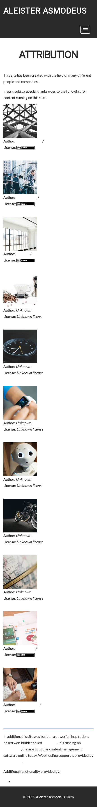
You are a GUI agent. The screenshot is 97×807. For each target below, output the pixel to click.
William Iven (25, 648)
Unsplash (51, 141)
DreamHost (12, 761)
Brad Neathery (27, 704)
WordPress (12, 749)
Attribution (48, 54)
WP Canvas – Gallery (28, 781)
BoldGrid (50, 743)
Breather (23, 254)
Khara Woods (26, 197)
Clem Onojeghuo (29, 141)
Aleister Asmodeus (45, 11)
